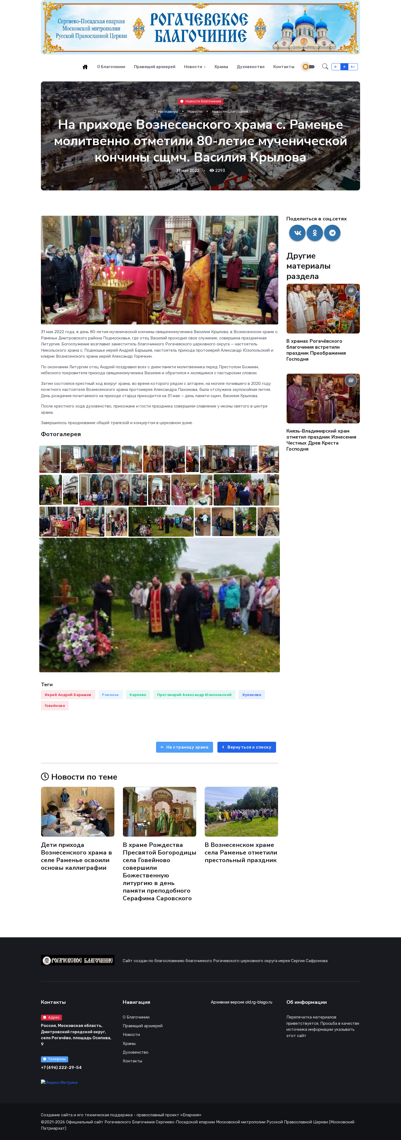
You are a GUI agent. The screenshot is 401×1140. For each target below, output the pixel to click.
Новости (193, 66)
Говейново (55, 706)
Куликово (252, 695)
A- (336, 66)
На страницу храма (186, 747)
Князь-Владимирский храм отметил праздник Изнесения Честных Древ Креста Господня (321, 440)
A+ (353, 66)
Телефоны (57, 1059)
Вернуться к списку (249, 747)
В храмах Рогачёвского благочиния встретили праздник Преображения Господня (316, 350)
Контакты (283, 66)
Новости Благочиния (203, 101)
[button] (325, 66)
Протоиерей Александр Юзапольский (194, 695)
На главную (167, 111)
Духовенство (251, 66)
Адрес (53, 1017)
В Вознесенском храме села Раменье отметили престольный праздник (241, 852)
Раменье (110, 695)
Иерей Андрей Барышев (68, 695)
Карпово (138, 695)
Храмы (221, 66)
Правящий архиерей (154, 66)
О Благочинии (111, 66)
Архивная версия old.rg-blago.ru (241, 1002)
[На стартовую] (85, 66)
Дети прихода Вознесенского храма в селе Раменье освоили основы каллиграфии (76, 856)
